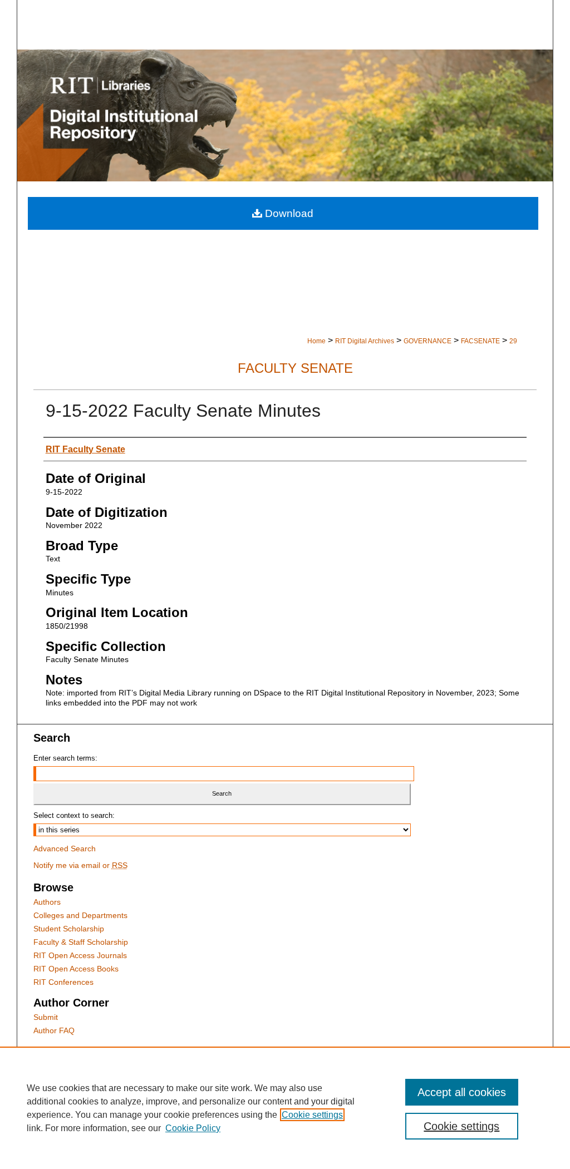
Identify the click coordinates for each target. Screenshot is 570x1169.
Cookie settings (312, 1114)
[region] (285, 1108)
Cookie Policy (192, 1128)
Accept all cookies (461, 1092)
